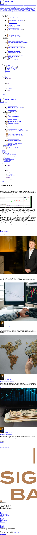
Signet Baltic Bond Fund (15, 10)
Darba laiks (14, 13)
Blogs (17, 13)
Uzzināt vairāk (15, 17)
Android (6, 503)
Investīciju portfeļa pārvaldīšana (5, 6)
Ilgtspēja (6, 70)
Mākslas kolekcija (7, 74)
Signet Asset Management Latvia (10, 72)
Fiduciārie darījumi (21, 11)
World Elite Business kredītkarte (5, 9)
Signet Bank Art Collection (4, 515)
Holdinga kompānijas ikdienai (25, 9)
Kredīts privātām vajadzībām (23, 6)
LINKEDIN (2, 524)
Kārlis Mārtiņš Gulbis (8, 326)
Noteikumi (2, 518)
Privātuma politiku (17, 532)
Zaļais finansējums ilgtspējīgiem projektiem (25, 8)
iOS (3, 503)
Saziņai (11, 13)
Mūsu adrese (8, 13)
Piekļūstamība (2, 522)
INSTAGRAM (2, 527)
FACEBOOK (2, 526)
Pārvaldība (8, 67)
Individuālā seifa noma (6, 7)
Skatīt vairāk (2, 334)
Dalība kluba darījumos (7, 10)
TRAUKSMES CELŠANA (4, 511)
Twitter (5, 231)
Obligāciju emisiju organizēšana (13, 41)
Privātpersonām (2, 5)
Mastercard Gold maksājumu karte (29, 5)
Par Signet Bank (7, 65)
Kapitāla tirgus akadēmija (9, 11)
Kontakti (1, 13)
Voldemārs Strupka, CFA (8, 432)
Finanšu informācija (8, 71)
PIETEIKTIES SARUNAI (9, 1)
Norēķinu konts (10, 5)
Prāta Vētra (6, 75)
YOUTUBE (2, 525)
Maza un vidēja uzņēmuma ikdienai (15, 9)
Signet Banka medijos (7, 160)
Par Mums (4, 64)
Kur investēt (34, 11)
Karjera (8, 69)
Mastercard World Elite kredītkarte (18, 5)
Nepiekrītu (2, 534)
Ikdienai (6, 5)
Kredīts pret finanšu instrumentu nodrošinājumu (12, 8)
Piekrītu (5, 534)
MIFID (1, 519)
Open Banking (2, 521)
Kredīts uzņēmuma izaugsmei (22, 7)
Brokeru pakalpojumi (22, 10)
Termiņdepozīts (12, 6)
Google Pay (10, 23)
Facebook (1, 231)
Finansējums (17, 6)
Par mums (8, 66)
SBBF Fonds (4, 150)
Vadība (8, 68)
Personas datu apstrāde (3, 520)
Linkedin (7, 231)
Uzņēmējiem (12, 7)
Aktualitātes (4, 63)
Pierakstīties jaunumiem (16, 99)
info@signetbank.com (12, 88)
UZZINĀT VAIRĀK (13, 66)
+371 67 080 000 (11, 87)
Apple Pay (10, 21)
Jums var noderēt (30, 6)
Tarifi (1, 517)
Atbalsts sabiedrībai (7, 161)
